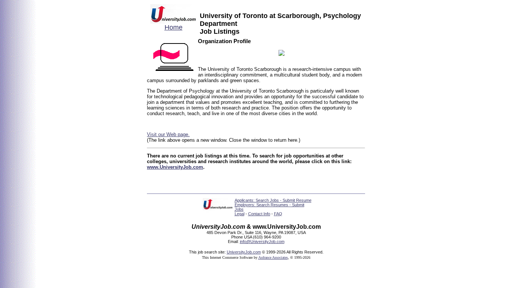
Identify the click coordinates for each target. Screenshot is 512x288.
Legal (239, 214)
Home (174, 27)
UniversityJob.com (244, 252)
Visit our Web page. (168, 134)
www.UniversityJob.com (175, 167)
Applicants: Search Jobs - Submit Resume (273, 200)
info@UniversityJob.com (262, 241)
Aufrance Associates (273, 257)
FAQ (278, 214)
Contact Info (259, 214)
